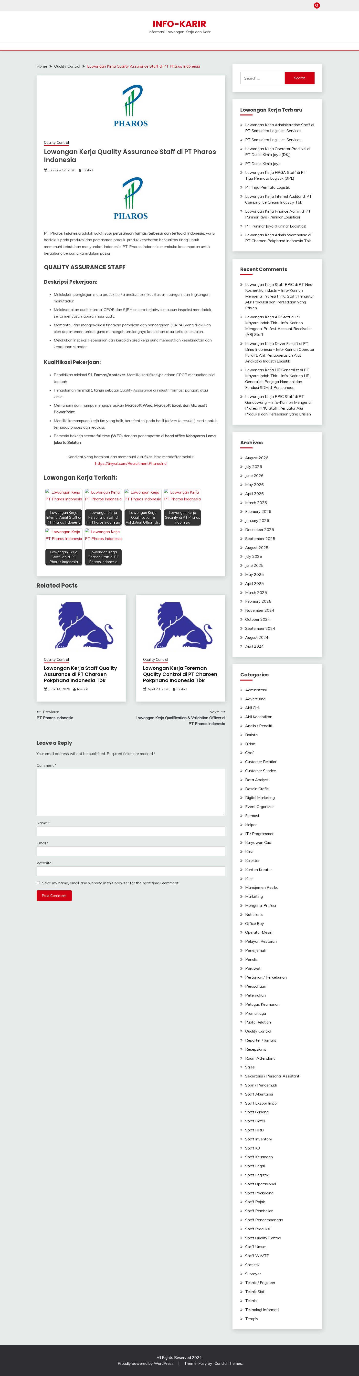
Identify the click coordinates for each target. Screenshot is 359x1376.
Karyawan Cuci (258, 842)
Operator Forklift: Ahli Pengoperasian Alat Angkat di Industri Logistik (279, 355)
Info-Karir (179, 24)
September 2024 (260, 628)
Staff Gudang (257, 1111)
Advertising (255, 698)
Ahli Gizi (252, 707)
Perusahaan (255, 986)
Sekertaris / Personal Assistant (272, 1076)
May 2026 (254, 484)
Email (43, 842)
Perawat (253, 968)
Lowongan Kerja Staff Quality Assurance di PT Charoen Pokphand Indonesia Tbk (80, 674)
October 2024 (257, 619)
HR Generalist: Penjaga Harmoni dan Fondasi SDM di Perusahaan (277, 381)
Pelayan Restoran (261, 941)
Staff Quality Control (263, 1237)
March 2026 (256, 502)
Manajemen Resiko (261, 887)
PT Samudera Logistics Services (273, 139)
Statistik (252, 1264)
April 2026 (254, 493)
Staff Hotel (255, 1120)
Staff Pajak (255, 1201)
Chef (249, 752)
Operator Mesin (258, 932)
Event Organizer (259, 806)
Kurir (249, 878)
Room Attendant (260, 1058)
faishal (87, 170)
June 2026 (254, 475)
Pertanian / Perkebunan (266, 977)
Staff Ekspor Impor (261, 1103)
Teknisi (251, 1300)
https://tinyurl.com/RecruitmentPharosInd (131, 463)
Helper (251, 824)
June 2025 (254, 565)
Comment (46, 765)
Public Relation (258, 1022)
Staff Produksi (257, 1228)
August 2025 (256, 547)
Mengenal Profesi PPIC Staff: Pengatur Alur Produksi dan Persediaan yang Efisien (279, 302)
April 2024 (254, 646)
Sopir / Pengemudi (261, 1085)
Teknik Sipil (254, 1291)
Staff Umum (255, 1246)
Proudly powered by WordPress (146, 1363)
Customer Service (260, 770)
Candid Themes (228, 1363)
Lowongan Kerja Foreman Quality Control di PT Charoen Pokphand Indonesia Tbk (180, 674)
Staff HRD (254, 1130)
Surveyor (253, 1273)
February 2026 (258, 511)
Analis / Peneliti (258, 725)
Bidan (250, 743)
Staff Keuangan (259, 1156)
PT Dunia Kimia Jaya (263, 163)
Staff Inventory (258, 1139)
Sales (250, 1067)
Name (43, 822)
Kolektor (252, 860)
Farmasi (252, 815)
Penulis (251, 959)
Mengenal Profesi (260, 905)
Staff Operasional (260, 1183)
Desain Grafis (257, 788)
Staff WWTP (257, 1255)
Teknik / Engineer (260, 1282)
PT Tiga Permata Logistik (267, 187)
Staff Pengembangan (264, 1219)
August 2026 (256, 457)
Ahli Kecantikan (258, 716)
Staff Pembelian (259, 1210)
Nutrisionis (254, 914)
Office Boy (254, 923)
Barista (251, 734)
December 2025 (259, 529)
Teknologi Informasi (262, 1309)
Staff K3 (252, 1148)
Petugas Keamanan (262, 1004)
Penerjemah (255, 950)
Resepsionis (255, 1049)
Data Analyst (257, 779)
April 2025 (254, 583)
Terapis (251, 1318)
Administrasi (256, 689)
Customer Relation (261, 761)
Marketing (254, 896)
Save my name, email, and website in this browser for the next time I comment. (110, 882)
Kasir (249, 851)
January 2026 (257, 520)
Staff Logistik (257, 1174)
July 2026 (253, 466)
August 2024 (256, 637)
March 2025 (256, 592)
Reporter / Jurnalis (260, 1040)
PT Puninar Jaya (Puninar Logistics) (275, 226)
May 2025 (254, 574)
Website (44, 862)
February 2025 (258, 601)
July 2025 (253, 556)
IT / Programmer (259, 833)
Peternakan (255, 995)
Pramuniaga (255, 1013)
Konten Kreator (258, 869)
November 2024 (259, 610)
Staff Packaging (259, 1192)
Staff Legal (255, 1165)
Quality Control (56, 142)
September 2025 (260, 538)
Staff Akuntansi (259, 1094)
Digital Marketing (260, 797)
